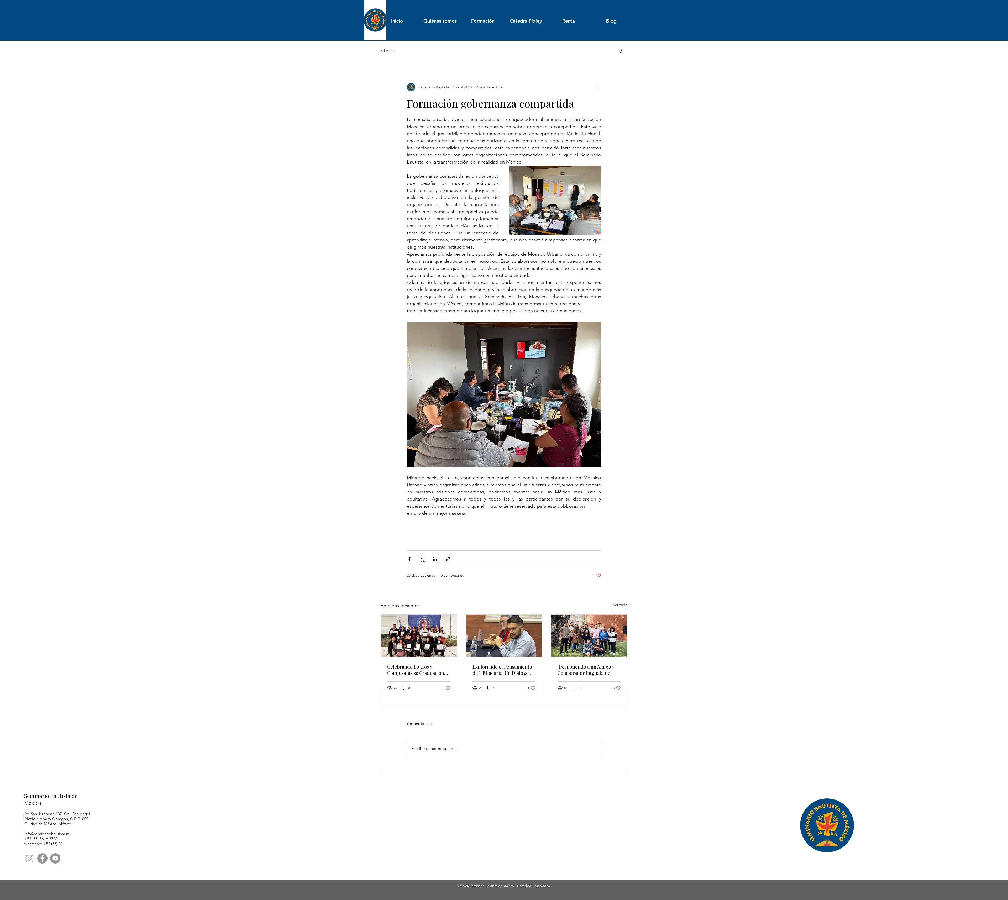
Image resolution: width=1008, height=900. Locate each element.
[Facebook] (42, 858)
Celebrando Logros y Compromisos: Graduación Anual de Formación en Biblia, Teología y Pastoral (415, 670)
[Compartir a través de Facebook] (409, 559)
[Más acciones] (598, 87)
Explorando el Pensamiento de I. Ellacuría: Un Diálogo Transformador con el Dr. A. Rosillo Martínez (502, 670)
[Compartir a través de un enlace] (447, 559)
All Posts (388, 51)
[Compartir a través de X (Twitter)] (422, 559)
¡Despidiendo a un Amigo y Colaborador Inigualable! (586, 670)
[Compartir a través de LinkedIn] (435, 559)
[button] (620, 51)
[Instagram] (29, 858)
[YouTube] (55, 858)
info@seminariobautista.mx (47, 833)
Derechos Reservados (533, 886)
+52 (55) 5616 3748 (40, 838)
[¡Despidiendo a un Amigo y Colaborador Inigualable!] (589, 636)
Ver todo (620, 604)
